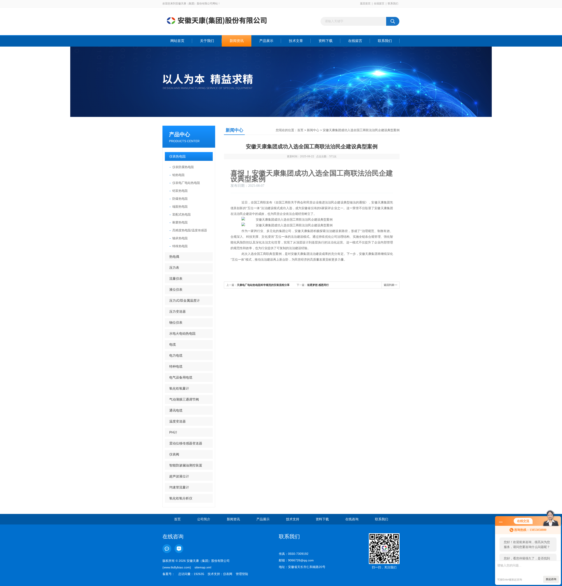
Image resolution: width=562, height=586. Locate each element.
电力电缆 (175, 355)
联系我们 (393, 3)
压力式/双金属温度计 (184, 300)
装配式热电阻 (181, 214)
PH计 (173, 432)
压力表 (174, 267)
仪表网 (227, 574)
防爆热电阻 (180, 198)
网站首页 (177, 41)
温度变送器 (177, 421)
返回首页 (365, 3)
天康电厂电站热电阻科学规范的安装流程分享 (263, 285)
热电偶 (174, 256)
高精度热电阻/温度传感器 (189, 230)
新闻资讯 (237, 41)
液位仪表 (175, 289)
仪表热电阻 (177, 156)
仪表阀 (174, 454)
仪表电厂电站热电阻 (186, 183)
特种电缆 (175, 366)
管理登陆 (242, 574)
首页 (300, 130)
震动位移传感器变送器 (185, 443)
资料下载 (326, 41)
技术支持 (292, 519)
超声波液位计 (179, 476)
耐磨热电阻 (180, 222)
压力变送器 (177, 311)
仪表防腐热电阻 (183, 167)
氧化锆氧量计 (179, 388)
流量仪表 (175, 278)
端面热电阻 (180, 206)
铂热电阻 (178, 175)
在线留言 (379, 3)
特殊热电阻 (180, 246)
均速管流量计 (179, 487)
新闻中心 (313, 130)
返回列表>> (390, 285)
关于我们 (207, 41)
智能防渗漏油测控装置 (185, 465)
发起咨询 (551, 579)
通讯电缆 (175, 410)
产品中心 (179, 134)
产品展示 (266, 41)
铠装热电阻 (180, 190)
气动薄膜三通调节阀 (184, 399)
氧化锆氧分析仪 (180, 498)
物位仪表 (175, 322)
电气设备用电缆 (180, 377)
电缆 (172, 344)
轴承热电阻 (180, 238)
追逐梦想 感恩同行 (318, 285)
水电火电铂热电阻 (182, 333)
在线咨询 (351, 519)
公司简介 (203, 519)
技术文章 (296, 41)
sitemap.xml (203, 567)
